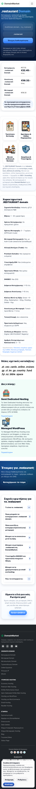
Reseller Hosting (6, 705)
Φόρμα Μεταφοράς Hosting (10, 731)
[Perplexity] (24, 752)
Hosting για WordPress (9, 696)
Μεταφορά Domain (7, 658)
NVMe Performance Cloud (10, 690)
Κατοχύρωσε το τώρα (14, 482)
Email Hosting (5, 702)
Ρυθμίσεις (22, 780)
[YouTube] (16, 646)
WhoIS (3, 674)
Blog (2, 734)
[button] (18, 507)
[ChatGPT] (11, 752)
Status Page (5, 740)
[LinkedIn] (12, 646)
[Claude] (15, 752)
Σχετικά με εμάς (7, 715)
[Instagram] (7, 646)
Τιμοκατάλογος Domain (9, 664)
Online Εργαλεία (6, 667)
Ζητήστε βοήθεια (18, 613)
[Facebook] (3, 646)
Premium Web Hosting (8, 687)
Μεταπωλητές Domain (8, 661)
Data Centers (5, 724)
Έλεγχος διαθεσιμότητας (18, 40)
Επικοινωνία (5, 721)
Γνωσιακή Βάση (6, 737)
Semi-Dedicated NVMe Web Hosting (13, 693)
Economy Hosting (7, 683)
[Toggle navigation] (32, 4)
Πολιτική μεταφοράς (17, 350)
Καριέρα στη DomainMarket (10, 718)
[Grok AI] (21, 752)
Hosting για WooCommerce (10, 699)
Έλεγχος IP (5, 671)
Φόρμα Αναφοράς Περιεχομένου (12, 728)
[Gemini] (18, 752)
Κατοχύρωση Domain (8, 655)
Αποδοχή (9, 784)
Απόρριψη (9, 780)
